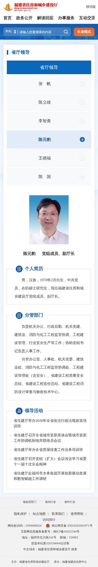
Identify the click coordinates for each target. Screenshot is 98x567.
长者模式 (84, 32)
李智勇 (45, 121)
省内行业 (50, 501)
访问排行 (49, 519)
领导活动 (34, 410)
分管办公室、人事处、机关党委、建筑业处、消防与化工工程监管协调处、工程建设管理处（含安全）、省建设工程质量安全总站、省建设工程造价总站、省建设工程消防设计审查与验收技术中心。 (49, 375)
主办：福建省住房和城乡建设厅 (30, 561)
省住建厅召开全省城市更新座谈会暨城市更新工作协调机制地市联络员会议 (50, 437)
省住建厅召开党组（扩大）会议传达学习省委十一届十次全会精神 (50, 461)
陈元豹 (45, 139)
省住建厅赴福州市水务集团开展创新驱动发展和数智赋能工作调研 (50, 476)
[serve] (31, 7)
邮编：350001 (69, 537)
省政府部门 (29, 501)
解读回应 (45, 18)
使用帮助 (77, 514)
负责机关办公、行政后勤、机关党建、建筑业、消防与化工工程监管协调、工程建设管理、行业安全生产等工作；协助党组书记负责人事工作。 (49, 339)
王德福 (45, 158)
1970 (43, 280)
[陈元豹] (49, 220)
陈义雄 (45, 102)
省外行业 (69, 501)
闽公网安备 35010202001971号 (72, 525)
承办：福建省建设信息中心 (70, 561)
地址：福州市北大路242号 (39, 537)
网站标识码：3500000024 (24, 525)
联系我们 (58, 514)
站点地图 (39, 514)
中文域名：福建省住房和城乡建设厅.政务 (50, 549)
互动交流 (87, 18)
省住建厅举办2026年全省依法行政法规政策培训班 (50, 423)
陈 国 (45, 176)
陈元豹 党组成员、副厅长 (49, 253)
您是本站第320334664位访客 (50, 543)
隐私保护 (20, 514)
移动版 (91, 6)
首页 (7, 18)
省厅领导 (49, 67)
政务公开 (24, 18)
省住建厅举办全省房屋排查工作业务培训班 (48, 450)
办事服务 (66, 18)
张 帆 (45, 83)
